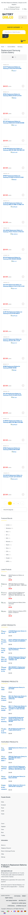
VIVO (7, 554)
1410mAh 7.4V (6, 255)
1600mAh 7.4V (6, 173)
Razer (2, 808)
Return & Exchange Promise (12, 9)
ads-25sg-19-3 (22, 900)
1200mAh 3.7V (6, 309)
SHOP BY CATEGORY (13, 27)
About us (3, 845)
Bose (2, 832)
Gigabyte (3, 826)
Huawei (8, 558)
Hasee (2, 814)
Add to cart (23, 86)
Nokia (2, 802)
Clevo (2, 829)
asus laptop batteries (11, 900)
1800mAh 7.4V (6, 228)
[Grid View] (12, 57)
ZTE (7, 551)
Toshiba (3, 835)
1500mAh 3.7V (6, 282)
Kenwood (3, 805)
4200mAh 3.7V (6, 200)
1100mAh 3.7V (6, 146)
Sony (7, 548)
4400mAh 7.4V (6, 391)
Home (2, 46)
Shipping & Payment (15, 7)
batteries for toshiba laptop (19, 903)
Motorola (8, 541)
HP (6, 535)
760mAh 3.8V (6, 64)
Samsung (8, 528)
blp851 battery (9, 897)
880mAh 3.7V (6, 364)
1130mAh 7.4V (6, 119)
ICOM (2, 811)
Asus (7, 531)
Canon (2, 823)
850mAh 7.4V (6, 418)
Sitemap (3, 857)
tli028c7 (24, 896)
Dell (7, 538)
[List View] (15, 57)
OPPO (7, 561)
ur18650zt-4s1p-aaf (21, 905)
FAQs (25, 9)
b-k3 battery (17, 896)
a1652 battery (11, 905)
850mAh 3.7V (6, 92)
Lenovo (8, 525)
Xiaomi (7, 545)
